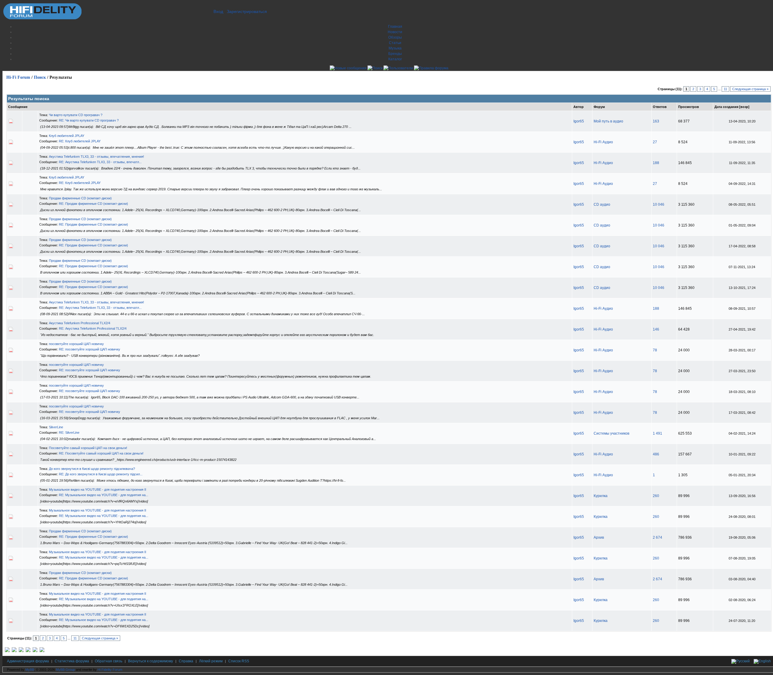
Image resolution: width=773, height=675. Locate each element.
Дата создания (726, 107)
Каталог (395, 59)
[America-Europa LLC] (14, 651)
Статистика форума (72, 661)
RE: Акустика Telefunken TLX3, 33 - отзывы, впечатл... (100, 162)
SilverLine (56, 427)
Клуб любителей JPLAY (66, 136)
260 (656, 496)
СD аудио (602, 204)
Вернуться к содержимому (150, 661)
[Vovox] (42, 651)
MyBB (29, 669)
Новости (395, 32)
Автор (578, 107)
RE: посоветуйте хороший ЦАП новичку (89, 349)
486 (656, 454)
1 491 (657, 433)
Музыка (395, 48)
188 (656, 163)
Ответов (660, 107)
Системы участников (611, 433)
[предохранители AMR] (7, 651)
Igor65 (578, 121)
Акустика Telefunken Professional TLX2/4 (79, 323)
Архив (599, 537)
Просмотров (688, 107)
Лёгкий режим (211, 661)
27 (655, 142)
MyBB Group (65, 669)
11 (725, 89)
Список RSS (238, 661)
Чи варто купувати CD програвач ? (75, 115)
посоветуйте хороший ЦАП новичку (76, 344)
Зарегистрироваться (247, 11)
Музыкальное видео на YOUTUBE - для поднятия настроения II (97, 489)
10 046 (658, 204)
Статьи (395, 43)
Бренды (395, 54)
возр (744, 107)
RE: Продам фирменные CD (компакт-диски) (93, 203)
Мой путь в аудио (608, 121)
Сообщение (17, 107)
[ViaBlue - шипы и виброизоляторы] (35, 651)
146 (656, 329)
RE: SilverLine (69, 432)
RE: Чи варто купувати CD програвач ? (89, 120)
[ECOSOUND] (28, 651)
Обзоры (395, 37)
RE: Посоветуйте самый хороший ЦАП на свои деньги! (101, 453)
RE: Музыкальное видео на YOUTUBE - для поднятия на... (103, 495)
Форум (599, 107)
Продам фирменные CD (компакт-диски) (80, 198)
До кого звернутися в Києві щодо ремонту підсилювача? (92, 469)
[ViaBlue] (21, 651)
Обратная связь (108, 661)
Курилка (601, 496)
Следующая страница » (750, 89)
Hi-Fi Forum (18, 77)
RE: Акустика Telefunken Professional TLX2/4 (93, 328)
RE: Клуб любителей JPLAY (80, 141)
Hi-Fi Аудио (603, 142)
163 (656, 121)
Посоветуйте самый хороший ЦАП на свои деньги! (88, 448)
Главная (395, 26)
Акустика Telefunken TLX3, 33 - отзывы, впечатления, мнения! (96, 156)
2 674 (657, 537)
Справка (186, 661)
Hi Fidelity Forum (110, 669)
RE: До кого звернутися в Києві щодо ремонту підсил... (101, 474)
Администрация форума (28, 661)
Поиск (40, 77)
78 (655, 350)
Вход (218, 11)
